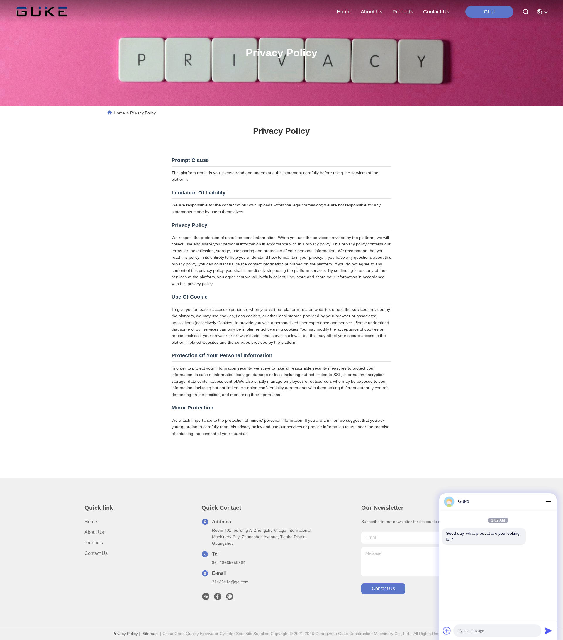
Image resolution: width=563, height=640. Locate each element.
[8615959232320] (229, 598)
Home (344, 12)
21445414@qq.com (230, 582)
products (402, 12)
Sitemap (150, 633)
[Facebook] (217, 598)
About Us (94, 532)
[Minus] (548, 501)
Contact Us (96, 553)
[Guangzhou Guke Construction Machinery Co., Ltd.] (42, 11)
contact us (436, 12)
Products (93, 542)
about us (371, 12)
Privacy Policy (125, 633)
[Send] (548, 630)
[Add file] (447, 630)
